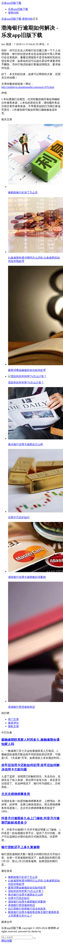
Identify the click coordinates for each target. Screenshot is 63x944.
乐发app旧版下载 (11, 3)
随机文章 (13, 726)
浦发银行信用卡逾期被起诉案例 (27, 901)
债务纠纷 (13, 12)
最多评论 (13, 722)
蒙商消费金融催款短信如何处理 (27, 887)
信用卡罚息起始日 (19, 898)
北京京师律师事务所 (15, 794)
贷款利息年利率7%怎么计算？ (26, 891)
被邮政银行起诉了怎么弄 (23, 877)
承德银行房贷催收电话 (21, 905)
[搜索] (34, 938)
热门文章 (13, 719)
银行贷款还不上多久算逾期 (20, 847)
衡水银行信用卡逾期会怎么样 (25, 894)
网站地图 (6, 940)
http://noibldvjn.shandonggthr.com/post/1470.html (27, 87)
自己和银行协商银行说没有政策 (27, 908)
